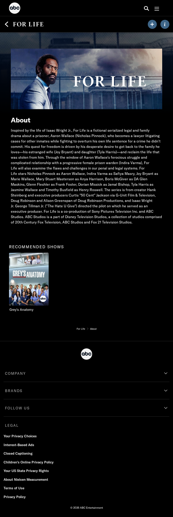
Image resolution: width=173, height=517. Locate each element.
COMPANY (15, 373)
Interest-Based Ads (19, 445)
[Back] (6, 24)
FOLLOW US (17, 408)
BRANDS (14, 391)
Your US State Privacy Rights (26, 471)
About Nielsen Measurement (26, 479)
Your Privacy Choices (20, 436)
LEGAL (12, 425)
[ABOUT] (164, 24)
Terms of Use (14, 488)
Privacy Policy (15, 497)
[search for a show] (146, 8)
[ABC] (14, 8)
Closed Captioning (18, 453)
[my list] (152, 24)
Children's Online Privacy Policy (29, 462)
